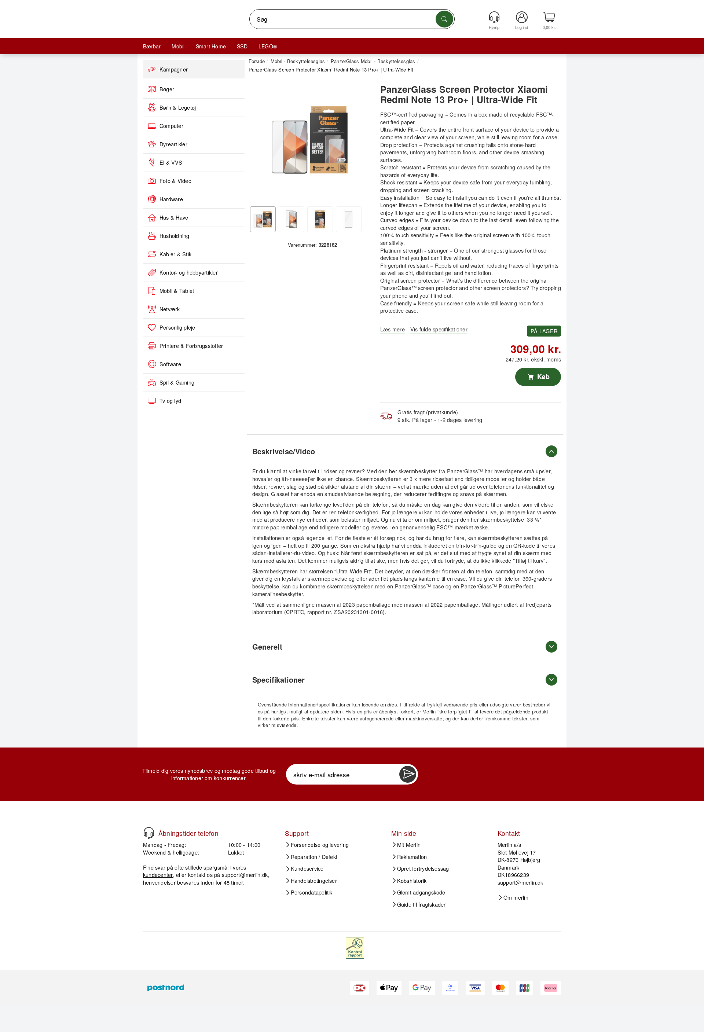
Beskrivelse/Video (283, 451)
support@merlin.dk (245, 874)
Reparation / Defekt (314, 856)
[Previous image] (259, 141)
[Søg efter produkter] (444, 19)
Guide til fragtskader (421, 904)
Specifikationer (278, 679)
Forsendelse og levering (320, 844)
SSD (242, 46)
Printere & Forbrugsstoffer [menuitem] (191, 345)
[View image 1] (263, 219)
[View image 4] (349, 219)
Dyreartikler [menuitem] (173, 144)
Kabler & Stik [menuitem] (175, 254)
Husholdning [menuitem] (175, 235)
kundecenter (158, 874)
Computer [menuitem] (171, 125)
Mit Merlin (409, 844)
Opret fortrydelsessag (423, 868)
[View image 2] (291, 219)
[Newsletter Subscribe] (407, 774)
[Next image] (360, 141)
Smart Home (211, 46)
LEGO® (267, 46)
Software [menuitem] (170, 364)
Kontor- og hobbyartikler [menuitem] (189, 272)
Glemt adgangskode (421, 892)
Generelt (267, 646)
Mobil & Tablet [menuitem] (177, 290)
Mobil (178, 46)
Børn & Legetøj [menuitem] (178, 107)
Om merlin (515, 897)
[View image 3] (320, 219)
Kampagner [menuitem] (174, 69)
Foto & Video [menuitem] (175, 180)
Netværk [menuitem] (170, 309)
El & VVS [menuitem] (171, 162)
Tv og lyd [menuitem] (170, 400)
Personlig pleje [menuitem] (177, 327)
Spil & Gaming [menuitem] (177, 382)
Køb (542, 376)
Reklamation (412, 856)
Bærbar (152, 46)
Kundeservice (307, 868)
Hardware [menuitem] (171, 199)
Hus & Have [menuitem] (174, 217)
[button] (309, 139)
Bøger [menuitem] (167, 89)
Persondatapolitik (312, 892)
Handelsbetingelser (314, 880)
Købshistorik (412, 880)
